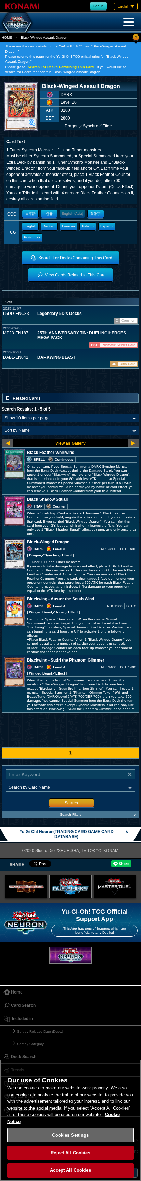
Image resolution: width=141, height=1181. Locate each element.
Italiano (88, 226)
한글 (49, 214)
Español (106, 226)
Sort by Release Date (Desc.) (40, 1031)
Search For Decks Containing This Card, (61, 67)
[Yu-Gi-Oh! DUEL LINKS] (70, 886)
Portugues (32, 237)
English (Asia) (72, 214)
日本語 (30, 214)
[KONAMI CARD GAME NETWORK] (70, 955)
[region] (70, 1120)
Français (68, 226)
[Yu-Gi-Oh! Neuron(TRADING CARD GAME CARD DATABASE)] (17, 22)
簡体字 (95, 214)
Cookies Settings (70, 1135)
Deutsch (49, 226)
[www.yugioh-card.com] (26, 886)
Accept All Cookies (70, 1170)
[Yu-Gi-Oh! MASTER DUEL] (115, 886)
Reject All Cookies (70, 1152)
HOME (7, 37)
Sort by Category (30, 1044)
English (30, 226)
